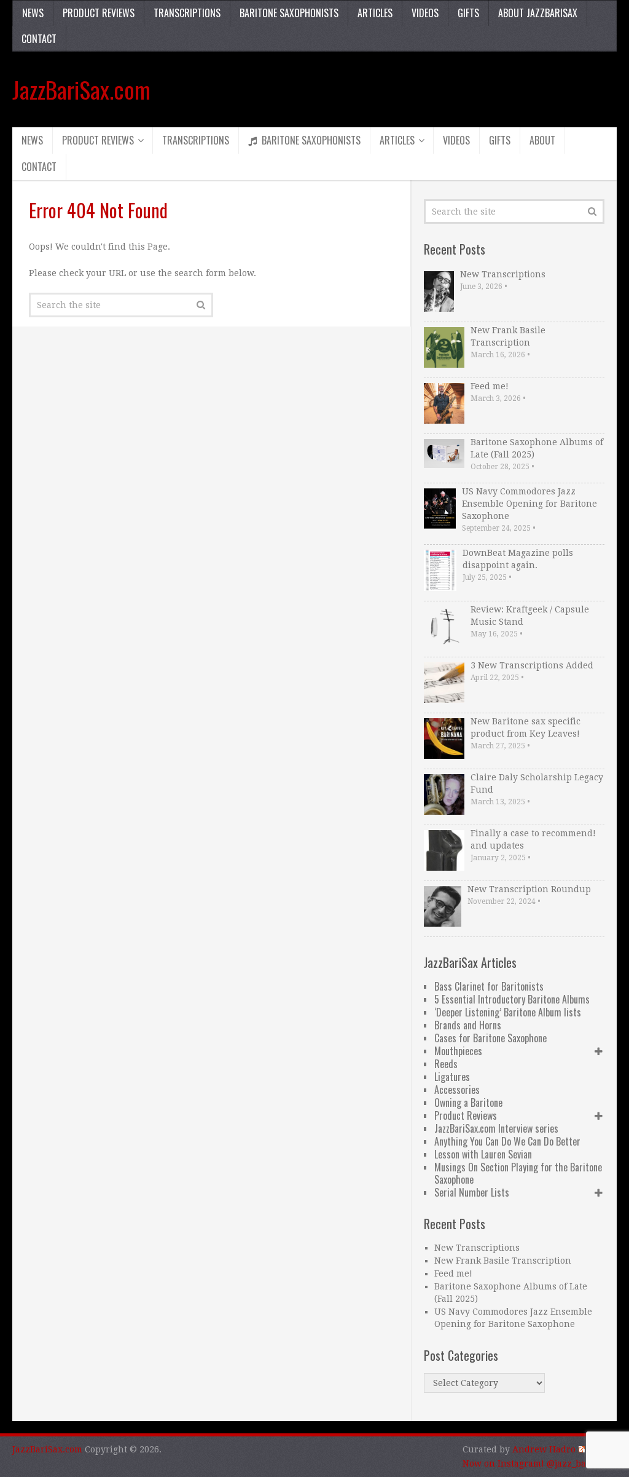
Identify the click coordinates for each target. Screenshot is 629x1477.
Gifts (468, 13)
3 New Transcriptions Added (532, 665)
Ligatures (452, 1076)
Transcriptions (187, 13)
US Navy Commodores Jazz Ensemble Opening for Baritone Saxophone (529, 503)
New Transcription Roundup (529, 889)
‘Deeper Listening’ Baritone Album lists (507, 1012)
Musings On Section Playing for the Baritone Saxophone (518, 1173)
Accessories (457, 1089)
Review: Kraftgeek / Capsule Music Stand (530, 615)
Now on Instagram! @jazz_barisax (535, 1463)
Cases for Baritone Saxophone (490, 1038)
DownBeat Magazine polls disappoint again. (518, 559)
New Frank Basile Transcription (508, 336)
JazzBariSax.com (81, 89)
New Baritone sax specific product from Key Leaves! (525, 727)
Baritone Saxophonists (289, 13)
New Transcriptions (502, 274)
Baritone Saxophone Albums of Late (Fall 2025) (537, 448)
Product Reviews (99, 13)
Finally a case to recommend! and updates (533, 839)
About (542, 140)
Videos (425, 13)
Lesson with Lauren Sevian (483, 1154)
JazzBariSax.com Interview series (496, 1128)
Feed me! (490, 386)
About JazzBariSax (537, 13)
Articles (375, 13)
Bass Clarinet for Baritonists (489, 986)
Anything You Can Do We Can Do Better (507, 1141)
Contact (39, 38)
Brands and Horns (467, 1025)
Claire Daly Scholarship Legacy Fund (537, 783)
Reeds (446, 1063)
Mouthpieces (458, 1050)
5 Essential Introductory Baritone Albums (512, 999)
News (33, 13)
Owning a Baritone (468, 1102)
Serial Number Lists (471, 1192)
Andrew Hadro (544, 1449)
